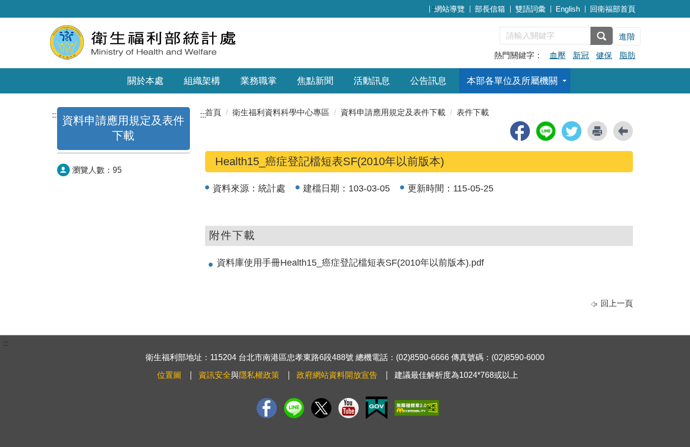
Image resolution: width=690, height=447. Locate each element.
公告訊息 (428, 81)
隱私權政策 (259, 375)
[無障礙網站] (417, 408)
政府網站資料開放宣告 (337, 375)
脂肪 (627, 55)
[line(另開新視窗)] (546, 131)
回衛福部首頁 (612, 9)
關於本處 (145, 81)
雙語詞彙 (530, 9)
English (568, 9)
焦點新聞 (315, 81)
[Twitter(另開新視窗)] (321, 408)
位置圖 (169, 375)
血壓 (558, 55)
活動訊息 (372, 81)
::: (435, 8)
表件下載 (473, 112)
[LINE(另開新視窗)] (294, 408)
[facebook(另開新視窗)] (520, 131)
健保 (604, 55)
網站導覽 (449, 9)
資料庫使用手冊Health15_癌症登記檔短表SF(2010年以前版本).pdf (350, 263)
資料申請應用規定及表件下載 (393, 112)
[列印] (597, 131)
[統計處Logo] (172, 41)
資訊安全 (215, 375)
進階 (627, 36)
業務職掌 (258, 81)
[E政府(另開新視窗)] (376, 407)
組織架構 (202, 81)
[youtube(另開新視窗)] (348, 408)
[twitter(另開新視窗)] (571, 131)
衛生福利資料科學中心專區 (280, 112)
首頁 (213, 112)
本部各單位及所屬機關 (512, 81)
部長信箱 (490, 9)
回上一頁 (617, 303)
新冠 (581, 55)
